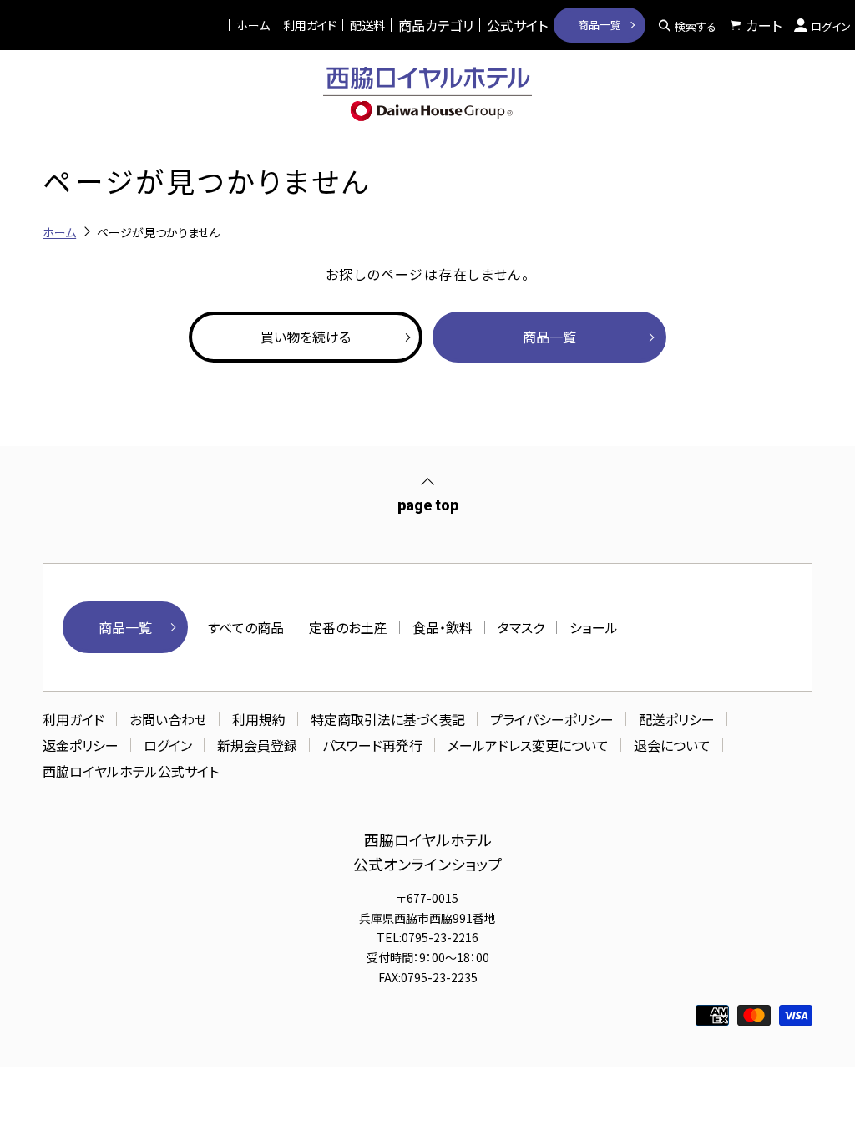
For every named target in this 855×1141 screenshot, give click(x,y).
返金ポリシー (81, 745)
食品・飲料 (442, 627)
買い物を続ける (306, 337)
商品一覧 (599, 25)
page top (427, 504)
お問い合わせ (168, 719)
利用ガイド (309, 25)
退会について (672, 745)
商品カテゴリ (435, 25)
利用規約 (259, 719)
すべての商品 (246, 627)
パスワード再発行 (372, 745)
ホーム (253, 25)
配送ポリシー (677, 719)
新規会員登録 (257, 745)
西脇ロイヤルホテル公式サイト (131, 771)
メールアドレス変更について (528, 745)
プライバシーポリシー (552, 719)
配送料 (367, 25)
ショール (593, 627)
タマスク (521, 627)
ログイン (168, 745)
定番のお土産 (348, 627)
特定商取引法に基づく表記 (388, 719)
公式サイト (517, 25)
